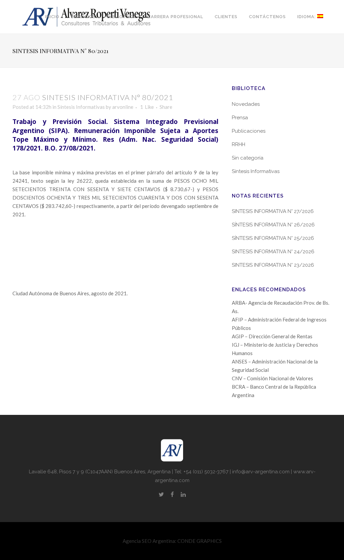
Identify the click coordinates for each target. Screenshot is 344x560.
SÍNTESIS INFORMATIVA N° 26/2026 (273, 225)
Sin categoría (247, 158)
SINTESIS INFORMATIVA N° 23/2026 (273, 265)
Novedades (246, 104)
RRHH (238, 144)
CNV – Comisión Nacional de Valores (272, 378)
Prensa (240, 118)
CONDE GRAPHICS (199, 541)
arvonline (122, 107)
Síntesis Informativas (81, 107)
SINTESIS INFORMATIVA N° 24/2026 (273, 252)
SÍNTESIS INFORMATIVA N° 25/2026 (273, 238)
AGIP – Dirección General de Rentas (272, 336)
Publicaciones (248, 131)
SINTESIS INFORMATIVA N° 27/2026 (273, 211)
